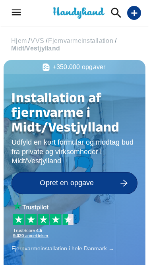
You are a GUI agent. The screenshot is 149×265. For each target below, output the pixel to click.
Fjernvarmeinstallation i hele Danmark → (63, 248)
